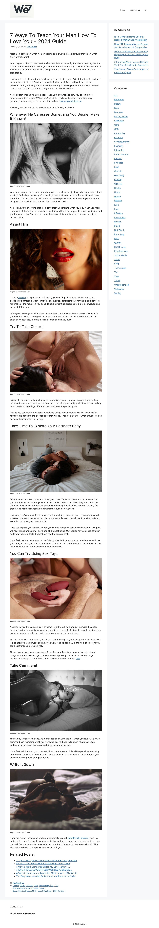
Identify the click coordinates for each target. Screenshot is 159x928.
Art (115, 95)
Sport (117, 259)
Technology (120, 268)
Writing (117, 293)
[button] (145, 10)
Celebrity (118, 137)
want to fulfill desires (78, 838)
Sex (51, 886)
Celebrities (119, 133)
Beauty (117, 104)
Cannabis (119, 120)
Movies (117, 221)
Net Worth (119, 230)
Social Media (120, 255)
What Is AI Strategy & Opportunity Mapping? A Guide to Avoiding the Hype (131, 54)
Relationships (18, 883)
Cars (116, 125)
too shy (22, 297)
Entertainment (121, 154)
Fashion (118, 158)
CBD (116, 129)
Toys (116, 276)
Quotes (117, 243)
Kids (116, 205)
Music (117, 226)
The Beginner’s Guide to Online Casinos (29, 888)
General (118, 184)
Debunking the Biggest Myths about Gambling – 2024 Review (38, 891)
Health (117, 188)
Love (36, 886)
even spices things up (70, 101)
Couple (16, 886)
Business (118, 112)
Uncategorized (121, 285)
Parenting (119, 234)
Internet (118, 200)
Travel (117, 280)
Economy (118, 146)
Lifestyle (118, 213)
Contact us (135, 10)
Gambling (119, 175)
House (117, 196)
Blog (116, 108)
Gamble (118, 171)
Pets (116, 238)
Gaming (118, 179)
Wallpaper (119, 289)
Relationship (44, 886)
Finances (118, 163)
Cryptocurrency (121, 141)
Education (119, 150)
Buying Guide (121, 116)
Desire (22, 886)
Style (116, 264)
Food (116, 167)
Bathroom (119, 99)
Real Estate (120, 247)
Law (116, 209)
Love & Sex (119, 217)
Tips (56, 886)
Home (122, 10)
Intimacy (29, 886)
